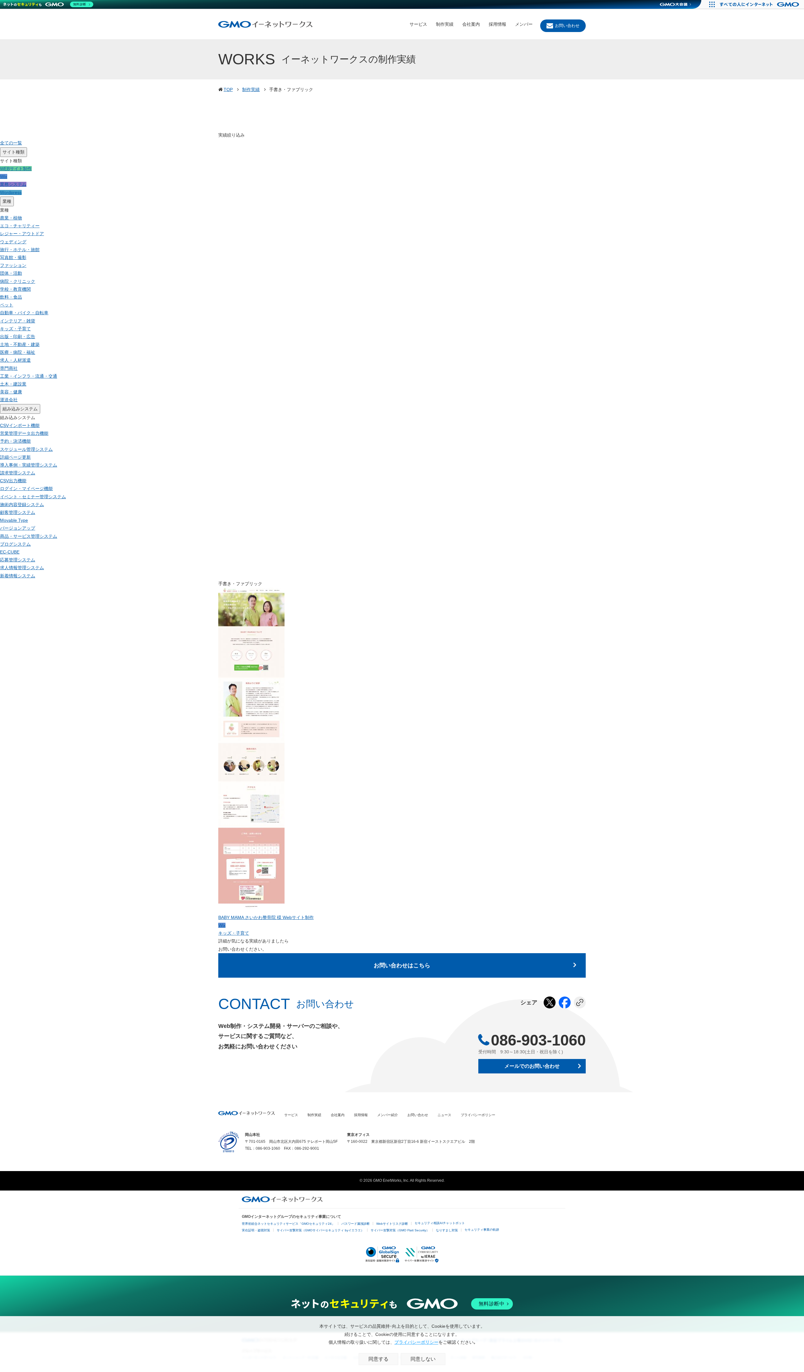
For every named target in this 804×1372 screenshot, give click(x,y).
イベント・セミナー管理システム (33, 496)
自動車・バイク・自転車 (24, 312)
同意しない (423, 1359)
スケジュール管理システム (26, 449)
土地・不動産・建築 (20, 344)
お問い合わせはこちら (402, 965)
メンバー (524, 24)
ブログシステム (15, 544)
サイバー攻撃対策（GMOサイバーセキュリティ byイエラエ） (320, 1230)
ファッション (13, 265)
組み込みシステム (20, 408)
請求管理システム (17, 472)
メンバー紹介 (387, 1115)
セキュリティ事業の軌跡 (481, 1229)
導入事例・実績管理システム (28, 464)
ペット (6, 304)
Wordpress (11, 192)
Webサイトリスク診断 (392, 1223)
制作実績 (445, 24)
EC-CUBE (9, 551)
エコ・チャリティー (20, 225)
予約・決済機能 (15, 441)
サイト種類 (13, 151)
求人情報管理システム (22, 567)
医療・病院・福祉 (17, 352)
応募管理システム (17, 559)
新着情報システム (17, 575)
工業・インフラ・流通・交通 (28, 376)
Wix (3, 176)
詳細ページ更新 (15, 457)
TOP (228, 89)
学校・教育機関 (15, 289)
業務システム (13, 184)
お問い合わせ (567, 25)
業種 (7, 201)
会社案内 (471, 24)
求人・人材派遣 (15, 360)
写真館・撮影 (13, 257)
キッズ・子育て (15, 328)
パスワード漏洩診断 (355, 1223)
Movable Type (14, 520)
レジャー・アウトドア (22, 233)
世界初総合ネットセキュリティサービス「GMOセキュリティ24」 (288, 1223)
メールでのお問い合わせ (532, 1066)
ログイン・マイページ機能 (26, 488)
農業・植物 (11, 217)
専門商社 (9, 368)
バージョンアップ (17, 528)
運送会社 (9, 399)
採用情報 (497, 24)
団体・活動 (11, 273)
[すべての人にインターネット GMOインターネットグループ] (760, 4)
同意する (378, 1359)
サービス (418, 24)
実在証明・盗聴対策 (256, 1230)
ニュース (444, 1115)
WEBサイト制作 (16, 168)
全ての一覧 (11, 142)
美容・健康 (11, 391)
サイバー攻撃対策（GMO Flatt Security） (400, 1230)
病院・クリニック (17, 281)
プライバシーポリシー (478, 1115)
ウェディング (13, 241)
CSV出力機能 (13, 480)
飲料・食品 (11, 297)
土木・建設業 (13, 383)
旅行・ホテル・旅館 (20, 249)
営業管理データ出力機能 (24, 433)
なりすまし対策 (447, 1230)
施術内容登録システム (22, 504)
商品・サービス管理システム (28, 536)
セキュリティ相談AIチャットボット (440, 1223)
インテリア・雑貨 (17, 320)
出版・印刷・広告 (17, 336)
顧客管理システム (17, 512)
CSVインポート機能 (20, 425)
